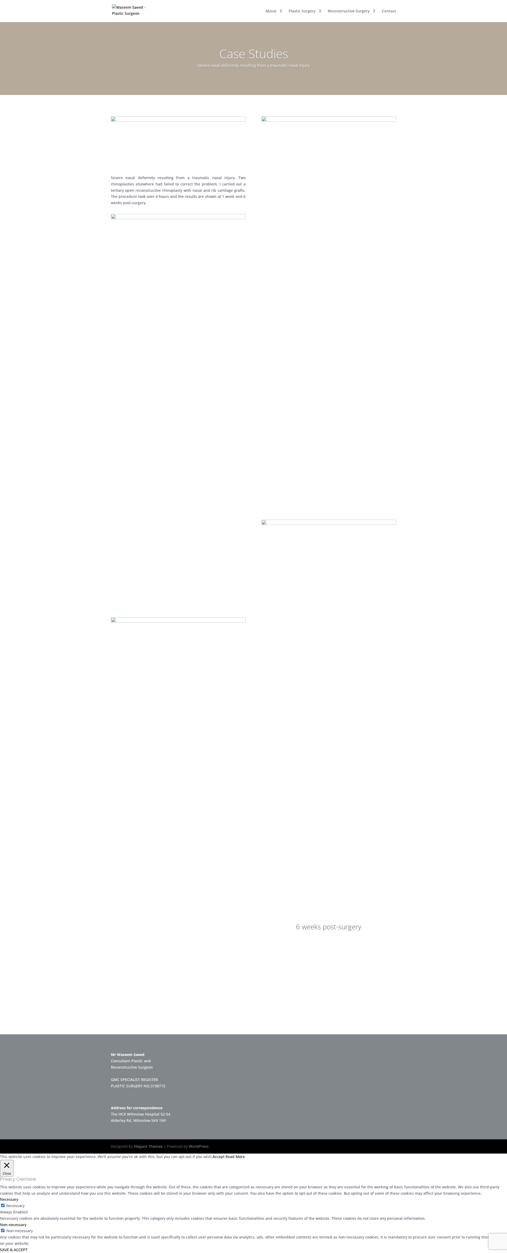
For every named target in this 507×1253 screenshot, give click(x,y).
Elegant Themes (148, 1146)
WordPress (199, 1146)
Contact (389, 11)
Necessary (15, 1205)
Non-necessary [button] (13, 1224)
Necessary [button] (9, 1199)
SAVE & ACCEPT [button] (13, 1249)
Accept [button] (218, 1156)
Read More (235, 1156)
